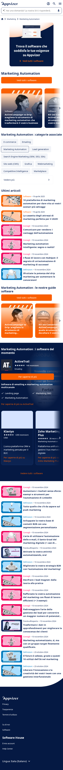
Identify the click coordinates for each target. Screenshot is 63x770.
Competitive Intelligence (16, 171)
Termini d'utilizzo (9, 714)
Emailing (26, 141)
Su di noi (6, 724)
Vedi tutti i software (26, 80)
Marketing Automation (15, 149)
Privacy (5, 704)
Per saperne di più (27, 376)
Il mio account (8, 743)
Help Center (7, 748)
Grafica (28, 163)
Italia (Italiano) (19, 761)
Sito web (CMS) (11, 163)
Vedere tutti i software (31, 473)
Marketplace (40, 171)
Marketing (11, 19)
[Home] (2, 19)
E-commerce (10, 141)
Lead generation (40, 149)
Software (6, 730)
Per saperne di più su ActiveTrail (17, 404)
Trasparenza (7, 709)
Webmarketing (45, 163)
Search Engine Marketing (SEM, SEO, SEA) (24, 156)
